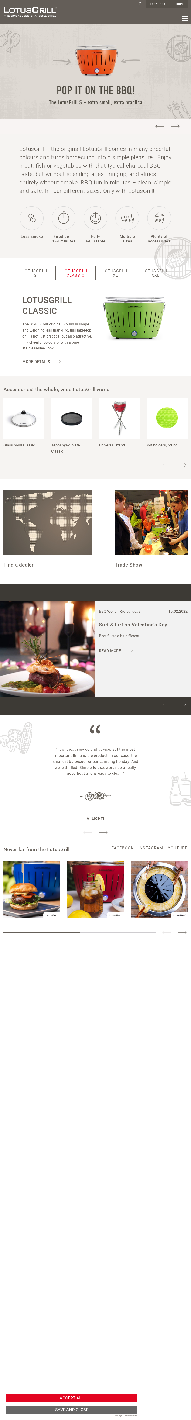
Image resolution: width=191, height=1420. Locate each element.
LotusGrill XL (115, 273)
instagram (150, 848)
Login (179, 4)
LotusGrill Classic (75, 273)
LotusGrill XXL (156, 273)
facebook (123, 848)
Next (175, 126)
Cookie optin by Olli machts (124, 1415)
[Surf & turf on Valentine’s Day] (48, 649)
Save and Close (71, 1409)
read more (110, 651)
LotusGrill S (35, 273)
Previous (159, 126)
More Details (36, 361)
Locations (157, 4)
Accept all (72, 1398)
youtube (178, 848)
